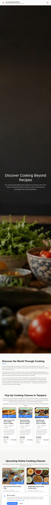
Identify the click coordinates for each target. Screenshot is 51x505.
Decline (21, 503)
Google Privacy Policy (19, 500)
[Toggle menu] (47, 2)
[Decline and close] (47, 495)
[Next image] (15, 412)
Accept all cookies (12, 503)
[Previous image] (3, 412)
